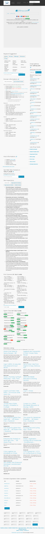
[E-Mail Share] (28, 16)
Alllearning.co (32, 132)
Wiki (6, 58)
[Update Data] (18, 79)
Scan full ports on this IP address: (10, 305)
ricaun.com (6, 490)
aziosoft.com (6, 488)
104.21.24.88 (12, 159)
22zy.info (32, 105)
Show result (22, 74)
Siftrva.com (12, 13)
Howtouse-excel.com (34, 119)
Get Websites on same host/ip (9, 175)
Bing (6, 56)
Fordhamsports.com (34, 129)
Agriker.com (32, 139)
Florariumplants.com (34, 95)
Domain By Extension (19, 3)
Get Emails (39, 72)
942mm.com (32, 122)
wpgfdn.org (6, 485)
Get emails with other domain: (35, 70)
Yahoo (11, 56)
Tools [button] (27, 2)
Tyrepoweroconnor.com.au (35, 82)
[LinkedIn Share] (21, 16)
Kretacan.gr (32, 102)
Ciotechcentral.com (34, 142)
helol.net (5, 502)
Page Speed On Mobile (8, 185)
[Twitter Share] (20, 16)
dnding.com (6, 500)
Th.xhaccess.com (33, 125)
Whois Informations (8, 81)
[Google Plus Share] (18, 16)
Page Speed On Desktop (16, 182)
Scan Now (22, 176)
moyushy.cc (6, 493)
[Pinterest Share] (23, 16)
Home (8, 13)
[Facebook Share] (17, 16)
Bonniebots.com (33, 108)
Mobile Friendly (18, 185)
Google (16, 56)
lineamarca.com (6, 483)
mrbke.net (6, 495)
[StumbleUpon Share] (25, 16)
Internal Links (6, 182)
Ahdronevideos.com (34, 78)
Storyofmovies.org (33, 92)
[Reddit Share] (26, 16)
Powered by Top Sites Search (17, 532)
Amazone (23, 56)
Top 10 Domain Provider (18, 81)
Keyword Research (13, 3)
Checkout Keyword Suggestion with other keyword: (13, 72)
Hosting (24, 2)
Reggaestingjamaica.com (35, 85)
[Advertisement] (22, 35)
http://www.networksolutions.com (17, 93)
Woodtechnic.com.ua (34, 135)
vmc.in (5, 505)
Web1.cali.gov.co (33, 98)
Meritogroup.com (33, 112)
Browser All (7, 508)
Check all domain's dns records (8, 166)
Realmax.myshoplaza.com (35, 115)
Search (31, 3)
